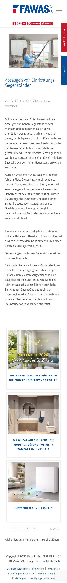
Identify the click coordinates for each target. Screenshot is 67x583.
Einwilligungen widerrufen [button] (42, 578)
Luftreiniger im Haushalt (33, 508)
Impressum (38, 568)
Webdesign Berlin (52, 561)
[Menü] (57, 12)
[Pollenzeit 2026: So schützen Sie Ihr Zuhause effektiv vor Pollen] (33, 349)
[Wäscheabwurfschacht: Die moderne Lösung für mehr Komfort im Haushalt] (33, 414)
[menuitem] (49, 12)
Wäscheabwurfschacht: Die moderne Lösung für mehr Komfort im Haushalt (33, 445)
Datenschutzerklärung (18, 568)
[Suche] (49, 12)
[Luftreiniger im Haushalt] (33, 482)
